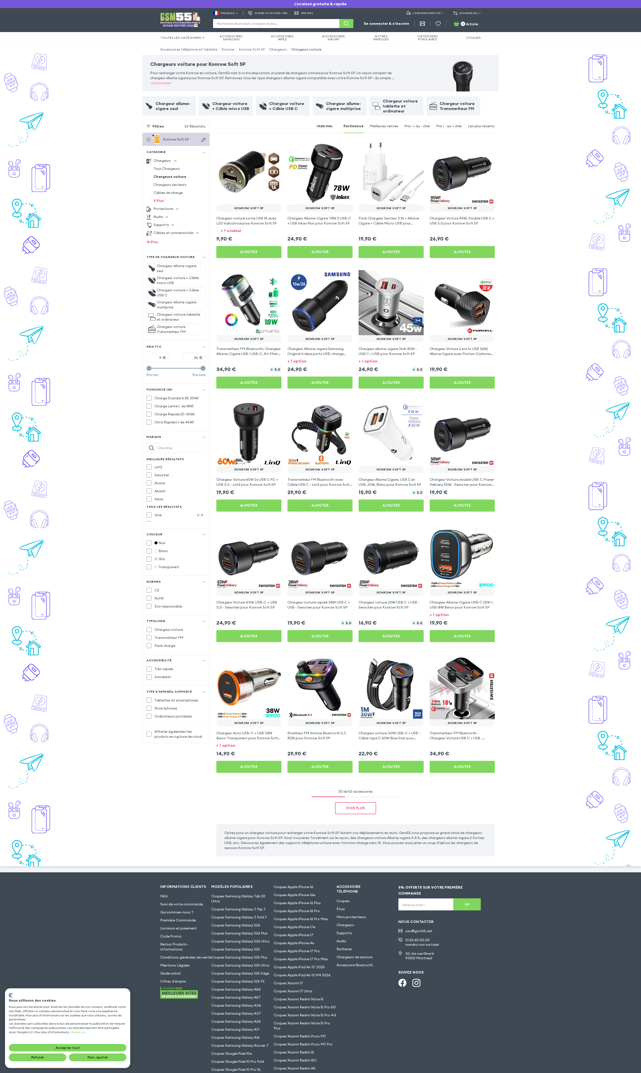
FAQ (164, 896)
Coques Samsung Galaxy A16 (235, 1037)
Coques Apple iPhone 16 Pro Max (301, 919)
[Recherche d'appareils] (204, 140)
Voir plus (355, 808)
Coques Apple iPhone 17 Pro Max (301, 959)
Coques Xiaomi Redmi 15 (294, 1052)
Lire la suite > (161, 83)
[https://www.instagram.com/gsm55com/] (416, 983)
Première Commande (178, 920)
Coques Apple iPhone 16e (294, 895)
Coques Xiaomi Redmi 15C (295, 1060)
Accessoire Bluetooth (355, 965)
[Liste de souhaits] (438, 23)
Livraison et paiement (178, 928)
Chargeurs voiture (306, 49)
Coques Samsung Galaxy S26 (235, 925)
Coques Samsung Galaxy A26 (236, 1021)
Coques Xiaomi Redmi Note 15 (299, 999)
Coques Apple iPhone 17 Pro (297, 951)
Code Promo (171, 936)
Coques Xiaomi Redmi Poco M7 (300, 1036)
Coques (343, 901)
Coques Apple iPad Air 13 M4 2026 (302, 975)
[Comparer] (264, 146)
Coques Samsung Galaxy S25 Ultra (240, 965)
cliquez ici (77, 1032)
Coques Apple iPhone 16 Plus (297, 903)
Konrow (228, 49)
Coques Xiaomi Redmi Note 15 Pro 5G (305, 1007)
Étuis (341, 909)
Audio (341, 941)
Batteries (344, 949)
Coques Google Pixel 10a (231, 1053)
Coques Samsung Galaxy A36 (236, 1005)
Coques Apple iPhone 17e (294, 927)
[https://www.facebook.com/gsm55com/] (402, 983)
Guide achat (170, 973)
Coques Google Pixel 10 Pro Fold (237, 1061)
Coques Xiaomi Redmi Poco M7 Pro (303, 1044)
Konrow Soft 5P (252, 49)
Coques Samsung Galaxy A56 (236, 989)
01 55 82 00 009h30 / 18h (271, 13)
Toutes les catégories (180, 38)
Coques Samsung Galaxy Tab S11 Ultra (238, 898)
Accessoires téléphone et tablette (188, 49)
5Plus (158, 200)
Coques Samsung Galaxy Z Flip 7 (238, 909)
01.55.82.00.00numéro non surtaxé (422, 942)
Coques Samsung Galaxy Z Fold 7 (239, 917)
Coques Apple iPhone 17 (293, 935)
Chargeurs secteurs (169, 184)
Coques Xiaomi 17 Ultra (293, 991)
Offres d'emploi (173, 981)
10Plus (152, 242)
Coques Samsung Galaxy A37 (236, 1013)
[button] (248, 230)
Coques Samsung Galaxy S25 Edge (240, 973)
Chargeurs (278, 49)
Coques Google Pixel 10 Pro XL (236, 1069)
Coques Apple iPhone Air (294, 943)
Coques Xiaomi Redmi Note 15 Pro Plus (302, 1025)
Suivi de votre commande (181, 904)
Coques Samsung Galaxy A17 (235, 1029)
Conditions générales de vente (185, 957)
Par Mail (307, 13)
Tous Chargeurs (166, 168)
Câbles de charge (168, 192)
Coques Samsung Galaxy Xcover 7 (239, 1045)
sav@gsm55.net (418, 931)
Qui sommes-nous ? (176, 912)
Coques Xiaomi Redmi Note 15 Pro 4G (305, 1015)
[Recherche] (346, 23)
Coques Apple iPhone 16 (293, 887)
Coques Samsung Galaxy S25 (235, 949)
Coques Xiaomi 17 (288, 983)
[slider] (148, 368)
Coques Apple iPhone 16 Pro (297, 911)
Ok (467, 904)
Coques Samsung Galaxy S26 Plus (239, 933)
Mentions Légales (175, 965)
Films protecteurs (351, 917)
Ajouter (249, 252)
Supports (344, 933)
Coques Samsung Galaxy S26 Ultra (240, 941)
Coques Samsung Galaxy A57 (236, 997)
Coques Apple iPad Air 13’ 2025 (299, 967)
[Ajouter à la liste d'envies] (274, 146)
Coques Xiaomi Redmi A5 (294, 1068)
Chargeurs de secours (355, 957)
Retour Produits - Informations (174, 946)
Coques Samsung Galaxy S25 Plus (239, 957)
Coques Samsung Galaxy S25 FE (238, 981)
